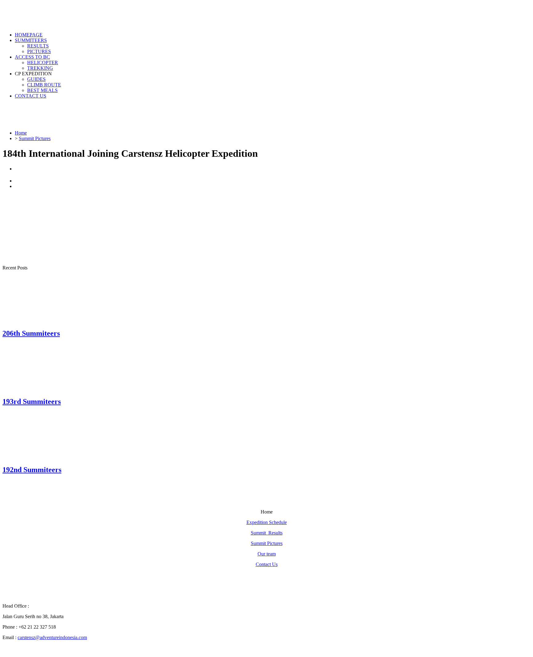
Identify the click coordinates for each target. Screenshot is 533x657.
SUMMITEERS (31, 40)
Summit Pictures (267, 543)
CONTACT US (30, 95)
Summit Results (267, 532)
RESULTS (38, 45)
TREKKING (40, 68)
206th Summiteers (31, 333)
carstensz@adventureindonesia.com (52, 637)
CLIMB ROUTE (44, 84)
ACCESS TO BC (32, 57)
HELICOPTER (42, 62)
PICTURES (39, 51)
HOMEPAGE (29, 34)
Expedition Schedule (266, 522)
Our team (267, 553)
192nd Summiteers (31, 470)
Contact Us (267, 564)
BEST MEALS (42, 90)
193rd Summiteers (31, 401)
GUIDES (36, 79)
